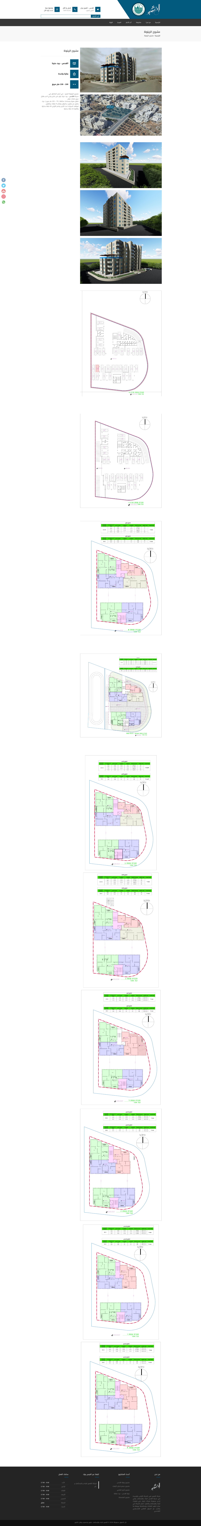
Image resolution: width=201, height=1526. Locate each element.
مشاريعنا (138, 22)
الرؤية (111, 22)
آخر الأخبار (128, 22)
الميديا (119, 22)
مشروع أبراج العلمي (123, 1490)
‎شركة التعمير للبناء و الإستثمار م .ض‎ (85, 1485)
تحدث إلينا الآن (48, 10)
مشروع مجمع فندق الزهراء (121, 1486)
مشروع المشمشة (124, 1497)
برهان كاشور (78, 1522)
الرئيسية (157, 22)
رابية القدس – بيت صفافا (122, 1493)
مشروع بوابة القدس (123, 1482)
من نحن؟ (148, 22)
